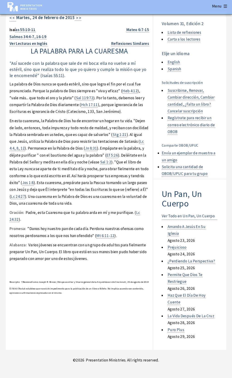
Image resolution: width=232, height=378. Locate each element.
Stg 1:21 (120, 134)
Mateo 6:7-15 (137, 29)
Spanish (174, 68)
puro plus (176, 329)
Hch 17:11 (89, 104)
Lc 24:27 (18, 196)
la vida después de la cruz (191, 315)
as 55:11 (55, 75)
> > (78, 17)
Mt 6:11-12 (105, 235)
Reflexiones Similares (130, 43)
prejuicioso (177, 247)
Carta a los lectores (184, 39)
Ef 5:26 (112, 155)
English (174, 62)
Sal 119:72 (84, 97)
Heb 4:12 (130, 90)
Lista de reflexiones (184, 32)
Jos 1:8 (28, 182)
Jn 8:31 (91, 148)
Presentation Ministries (31, 7)
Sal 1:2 (105, 162)
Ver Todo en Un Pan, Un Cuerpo (188, 215)
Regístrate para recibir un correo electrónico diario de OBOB (191, 124)
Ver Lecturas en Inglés (29, 43)
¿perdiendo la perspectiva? (191, 261)
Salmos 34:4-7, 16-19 (28, 36)
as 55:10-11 (25, 29)
